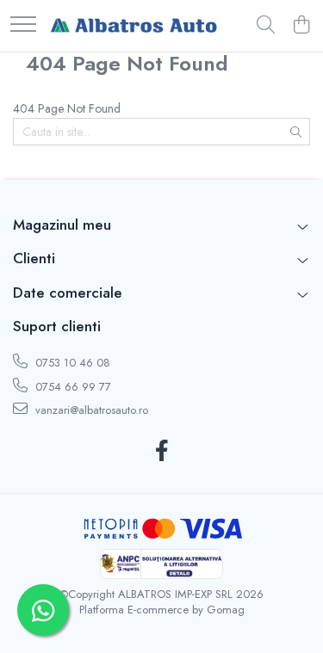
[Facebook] (161, 451)
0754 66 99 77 (71, 387)
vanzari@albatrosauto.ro (90, 410)
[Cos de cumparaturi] (301, 25)
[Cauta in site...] (266, 25)
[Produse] (23, 25)
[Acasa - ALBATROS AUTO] (133, 25)
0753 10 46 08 (71, 362)
